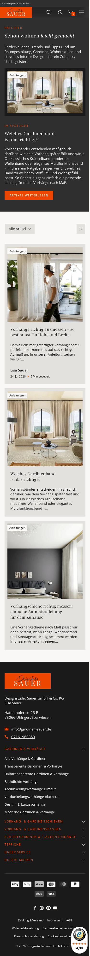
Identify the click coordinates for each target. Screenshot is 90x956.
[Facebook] (35, 909)
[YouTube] (55, 909)
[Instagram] (41, 909)
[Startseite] (16, 12)
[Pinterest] (48, 909)
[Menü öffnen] (81, 12)
